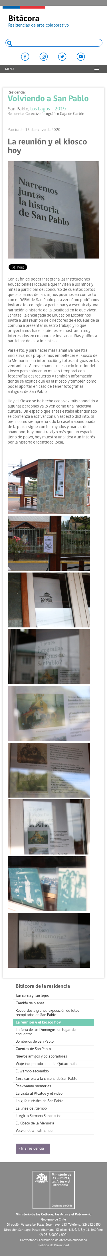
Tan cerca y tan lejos (32, 996)
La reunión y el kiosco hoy (38, 1022)
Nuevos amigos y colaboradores (41, 1056)
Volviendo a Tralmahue (34, 1131)
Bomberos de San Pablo (35, 1042)
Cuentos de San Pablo (33, 1049)
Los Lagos (40, 109)
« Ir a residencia (31, 1148)
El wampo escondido (32, 1071)
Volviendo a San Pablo (48, 99)
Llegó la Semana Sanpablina (39, 1116)
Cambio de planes (30, 1003)
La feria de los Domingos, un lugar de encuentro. (46, 1032)
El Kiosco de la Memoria (35, 1123)
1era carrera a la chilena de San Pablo (46, 1079)
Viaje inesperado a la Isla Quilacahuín (46, 1064)
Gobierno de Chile (53, 1219)
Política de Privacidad (54, 1245)
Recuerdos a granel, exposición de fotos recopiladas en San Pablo (47, 1013)
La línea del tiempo (31, 1108)
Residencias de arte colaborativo (38, 21)
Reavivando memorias (33, 1086)
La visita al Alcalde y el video (39, 1094)
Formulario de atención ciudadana (63, 1240)
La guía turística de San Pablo (39, 1101)
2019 (60, 109)
